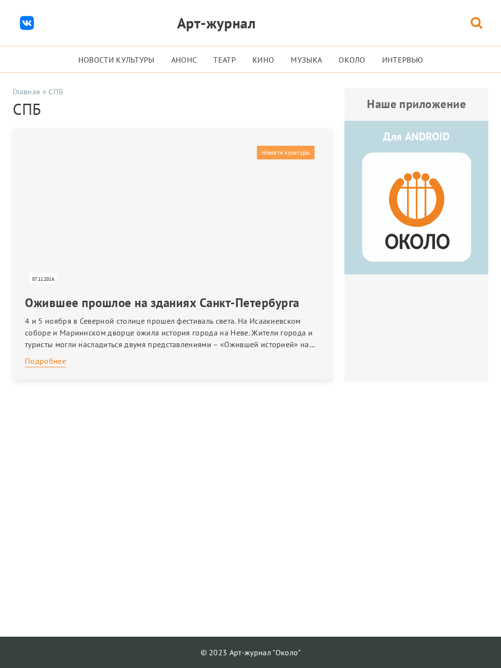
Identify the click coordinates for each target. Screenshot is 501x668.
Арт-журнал (216, 22)
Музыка (306, 60)
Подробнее (45, 361)
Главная (26, 91)
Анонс (184, 60)
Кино (263, 60)
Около (352, 60)
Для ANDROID (416, 136)
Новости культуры (116, 60)
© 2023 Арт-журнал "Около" (251, 652)
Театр (224, 60)
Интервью (402, 60)
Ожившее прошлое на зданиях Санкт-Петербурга (162, 302)
